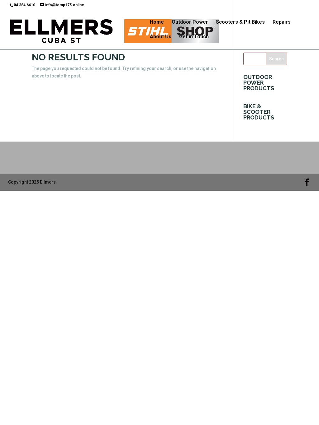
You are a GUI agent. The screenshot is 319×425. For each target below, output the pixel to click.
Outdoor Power (190, 22)
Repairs (282, 22)
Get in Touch (194, 37)
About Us (160, 37)
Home (157, 22)
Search (276, 58)
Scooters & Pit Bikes (240, 22)
